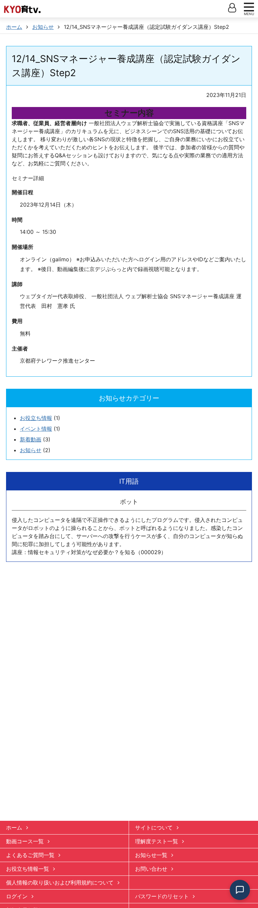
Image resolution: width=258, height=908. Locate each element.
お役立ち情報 (36, 418)
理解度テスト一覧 (156, 841)
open (232, 7)
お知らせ (30, 450)
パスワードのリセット (162, 896)
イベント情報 (36, 428)
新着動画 (30, 439)
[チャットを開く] (240, 890)
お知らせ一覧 (151, 855)
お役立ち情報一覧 (27, 868)
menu (249, 7)
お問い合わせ (151, 868)
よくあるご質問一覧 (30, 855)
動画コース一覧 (25, 841)
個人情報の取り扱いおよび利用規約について (60, 882)
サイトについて (154, 827)
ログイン (17, 896)
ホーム (14, 827)
